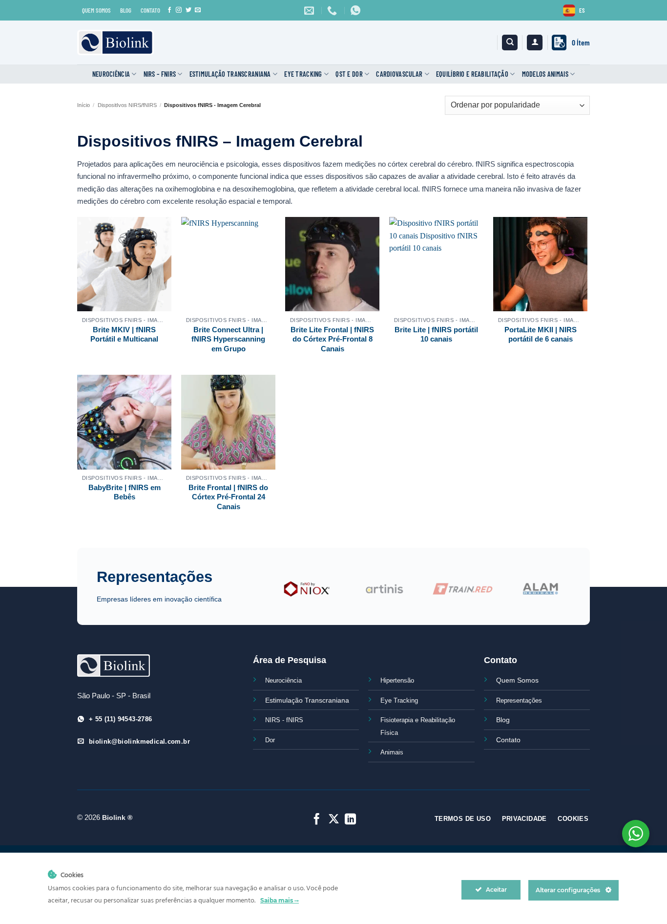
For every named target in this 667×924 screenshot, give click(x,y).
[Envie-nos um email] (198, 10)
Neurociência (111, 74)
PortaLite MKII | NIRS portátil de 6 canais (540, 334)
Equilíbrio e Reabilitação (472, 74)
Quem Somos (517, 680)
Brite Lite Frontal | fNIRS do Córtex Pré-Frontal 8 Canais (332, 339)
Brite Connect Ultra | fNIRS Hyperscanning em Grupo (228, 339)
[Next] (575, 594)
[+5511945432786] (357, 10)
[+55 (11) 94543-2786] (333, 10)
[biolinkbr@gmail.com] (310, 10)
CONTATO (150, 10)
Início (83, 105)
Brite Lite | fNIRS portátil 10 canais (436, 334)
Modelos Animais (545, 74)
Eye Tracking (303, 74)
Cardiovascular (399, 74)
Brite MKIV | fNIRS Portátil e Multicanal (124, 334)
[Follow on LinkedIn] (350, 820)
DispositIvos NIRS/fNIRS (127, 105)
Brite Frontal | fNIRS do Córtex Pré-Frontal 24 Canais (228, 497)
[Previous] (262, 594)
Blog (503, 720)
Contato (508, 740)
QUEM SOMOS (96, 10)
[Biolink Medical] (115, 43)
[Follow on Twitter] (188, 10)
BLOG (125, 10)
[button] (534, 43)
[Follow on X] (333, 820)
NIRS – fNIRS (160, 74)
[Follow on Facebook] (169, 10)
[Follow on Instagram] (179, 10)
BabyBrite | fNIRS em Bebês (124, 492)
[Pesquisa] (510, 43)
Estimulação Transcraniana (230, 74)
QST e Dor (349, 74)
